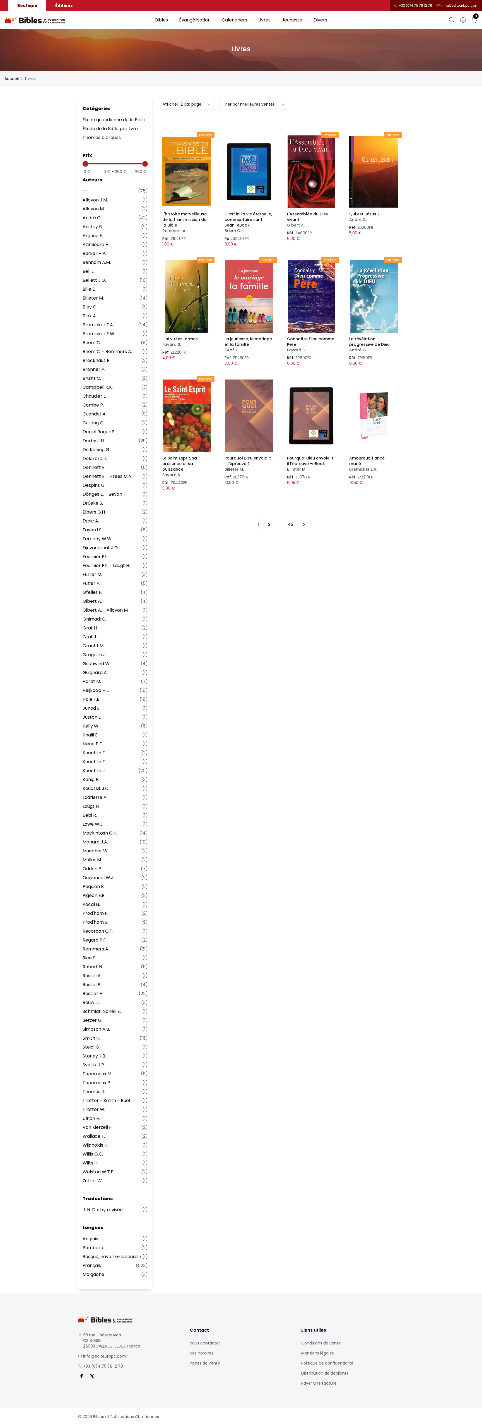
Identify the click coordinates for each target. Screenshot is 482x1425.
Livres (264, 20)
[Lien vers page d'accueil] (77, 20)
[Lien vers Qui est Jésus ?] (373, 171)
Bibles (161, 20)
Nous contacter (205, 1343)
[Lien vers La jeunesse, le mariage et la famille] (249, 296)
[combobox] (187, 104)
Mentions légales (317, 1353)
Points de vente (205, 1363)
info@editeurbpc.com (460, 5)
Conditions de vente (321, 1343)
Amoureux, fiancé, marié (367, 463)
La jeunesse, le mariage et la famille (248, 344)
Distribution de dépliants (324, 1373)
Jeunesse (292, 20)
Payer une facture (319, 1383)
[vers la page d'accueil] (129, 1319)
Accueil (11, 78)
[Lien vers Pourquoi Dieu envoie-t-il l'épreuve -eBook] (311, 416)
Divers (320, 20)
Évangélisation (195, 20)
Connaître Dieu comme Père (310, 344)
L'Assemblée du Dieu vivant (307, 219)
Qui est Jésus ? (364, 216)
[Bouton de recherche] (452, 20)
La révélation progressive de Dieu (369, 344)
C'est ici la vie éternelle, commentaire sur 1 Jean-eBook (248, 222)
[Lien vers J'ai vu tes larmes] (186, 296)
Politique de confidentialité (327, 1363)
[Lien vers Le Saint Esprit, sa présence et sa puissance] (186, 416)
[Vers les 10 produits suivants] (303, 524)
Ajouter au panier (186, 166)
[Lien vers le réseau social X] (92, 1376)
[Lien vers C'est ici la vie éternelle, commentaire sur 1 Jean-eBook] (249, 171)
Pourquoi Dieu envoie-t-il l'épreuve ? (249, 463)
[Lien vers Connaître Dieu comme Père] (311, 296)
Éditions (64, 5)
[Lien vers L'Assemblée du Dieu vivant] (311, 171)
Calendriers (234, 20)
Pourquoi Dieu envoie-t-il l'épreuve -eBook (311, 463)
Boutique (27, 5)
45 (290, 524)
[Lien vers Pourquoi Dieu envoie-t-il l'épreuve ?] (249, 416)
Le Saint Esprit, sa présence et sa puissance (179, 466)
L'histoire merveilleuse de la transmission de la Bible (184, 222)
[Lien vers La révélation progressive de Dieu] (373, 296)
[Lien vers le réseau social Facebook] (81, 1376)
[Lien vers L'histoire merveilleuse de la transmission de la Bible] (186, 171)
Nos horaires (201, 1353)
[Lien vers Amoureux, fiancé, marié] (373, 416)
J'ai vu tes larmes (180, 341)
